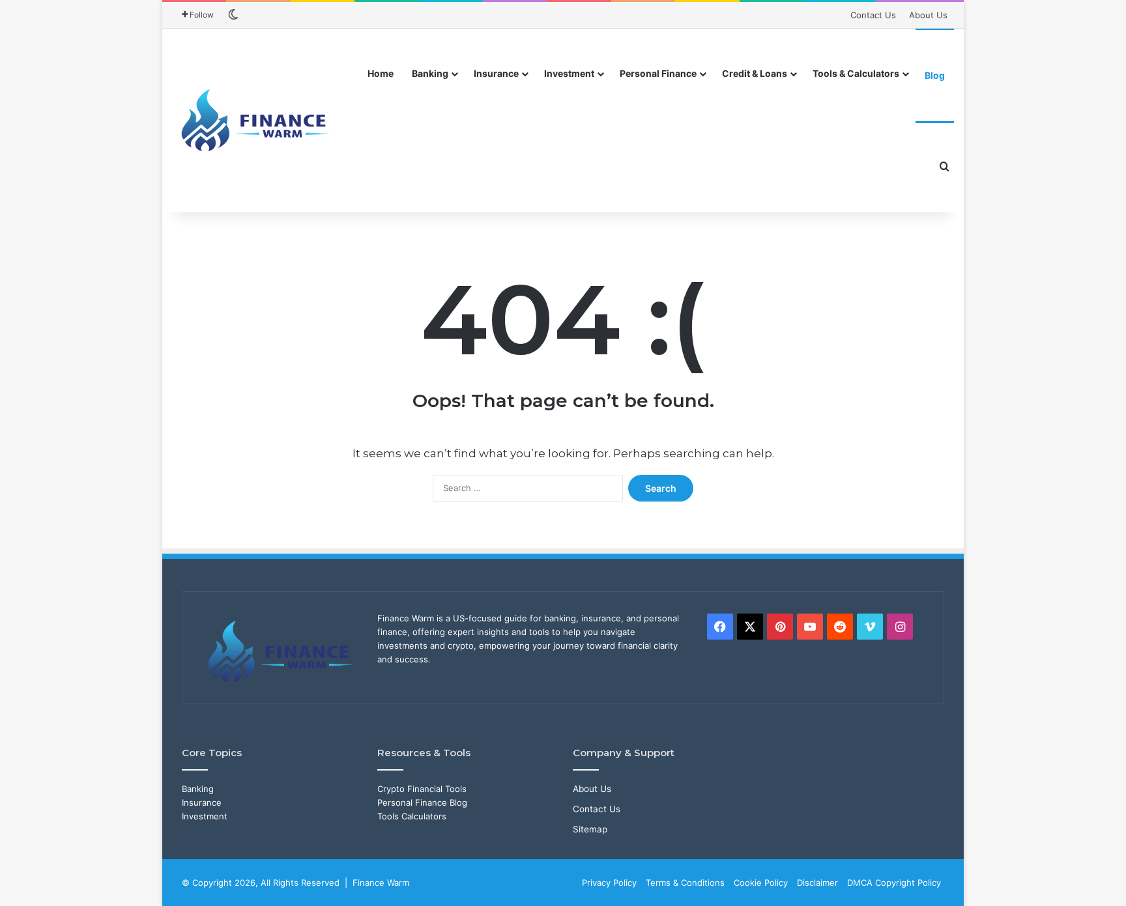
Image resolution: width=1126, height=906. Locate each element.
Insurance (496, 73)
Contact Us (873, 15)
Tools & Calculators (856, 73)
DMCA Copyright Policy (894, 882)
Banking (430, 73)
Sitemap (590, 829)
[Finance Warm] (256, 120)
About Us (928, 15)
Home (381, 73)
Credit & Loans (754, 73)
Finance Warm (381, 882)
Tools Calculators (411, 816)
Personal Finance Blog (422, 802)
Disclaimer (817, 882)
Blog (935, 75)
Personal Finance (658, 73)
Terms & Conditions (685, 882)
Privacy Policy (609, 882)
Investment (569, 73)
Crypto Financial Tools (422, 789)
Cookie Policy (761, 882)
